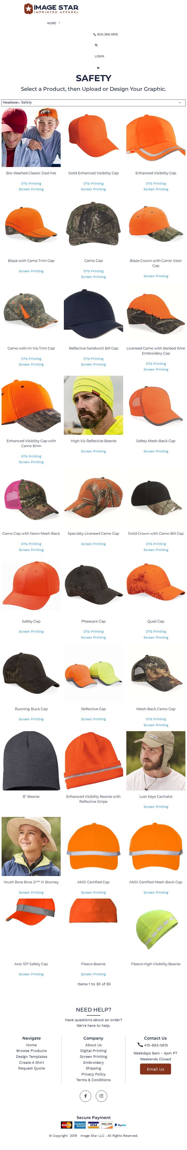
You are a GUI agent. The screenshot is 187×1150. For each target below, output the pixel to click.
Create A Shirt (31, 1062)
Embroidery (93, 1062)
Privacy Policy (93, 1074)
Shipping (93, 1068)
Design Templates (31, 1056)
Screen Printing (31, 189)
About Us (93, 1045)
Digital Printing (93, 1050)
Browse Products (31, 1050)
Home (31, 1045)
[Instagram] (101, 1096)
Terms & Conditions (93, 1080)
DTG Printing (31, 183)
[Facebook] (85, 1096)
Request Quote (31, 1068)
